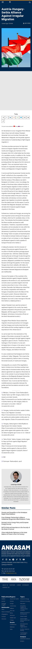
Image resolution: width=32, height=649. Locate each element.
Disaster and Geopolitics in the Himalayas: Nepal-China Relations (14, 513)
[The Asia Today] (16, 579)
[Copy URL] (3, 121)
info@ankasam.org (11, 573)
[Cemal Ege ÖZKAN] (16, 476)
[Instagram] (6, 559)
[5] (20, 316)
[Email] (24, 117)
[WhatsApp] (17, 117)
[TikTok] (16, 559)
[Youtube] (23, 559)
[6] (20, 329)
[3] (20, 242)
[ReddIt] (13, 117)
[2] (20, 193)
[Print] (28, 117)
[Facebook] (6, 117)
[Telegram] (21, 117)
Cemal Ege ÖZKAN (7, 23)
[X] (3, 117)
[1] (8, 142)
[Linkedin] (10, 117)
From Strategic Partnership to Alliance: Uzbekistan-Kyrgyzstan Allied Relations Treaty (16, 518)
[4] (20, 301)
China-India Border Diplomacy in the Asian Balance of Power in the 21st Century (14, 533)
